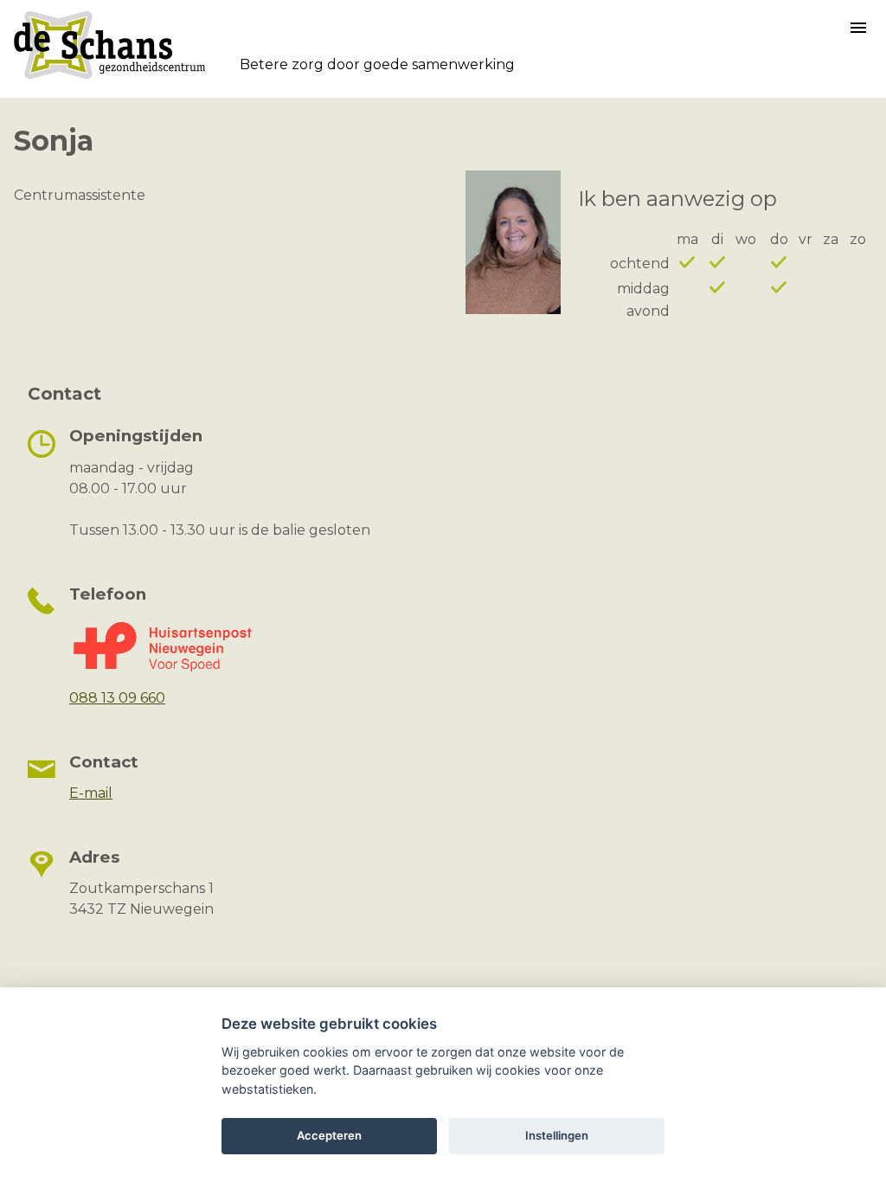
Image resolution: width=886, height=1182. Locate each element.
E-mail (90, 793)
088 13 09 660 (117, 698)
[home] (109, 78)
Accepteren (329, 1135)
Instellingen (556, 1135)
